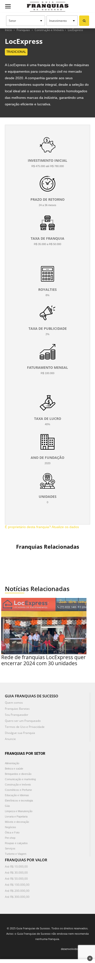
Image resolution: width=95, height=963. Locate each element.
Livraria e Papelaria (16, 816)
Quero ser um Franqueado (23, 721)
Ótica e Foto (12, 832)
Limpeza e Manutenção (18, 811)
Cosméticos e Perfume (18, 789)
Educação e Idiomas (17, 795)
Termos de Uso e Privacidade (25, 727)
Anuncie (10, 739)
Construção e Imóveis (49, 30)
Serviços (10, 848)
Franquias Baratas (17, 709)
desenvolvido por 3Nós (75, 949)
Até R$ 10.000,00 (16, 866)
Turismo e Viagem (15, 853)
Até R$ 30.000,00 (16, 873)
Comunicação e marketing (20, 779)
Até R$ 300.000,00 (17, 897)
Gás (7, 805)
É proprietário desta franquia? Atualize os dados (42, 527)
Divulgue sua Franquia (20, 733)
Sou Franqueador (16, 715)
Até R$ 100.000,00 (17, 885)
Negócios (10, 827)
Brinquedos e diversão (18, 773)
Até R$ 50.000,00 (16, 879)
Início (8, 30)
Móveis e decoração (17, 821)
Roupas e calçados (16, 843)
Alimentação (12, 763)
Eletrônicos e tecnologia (19, 800)
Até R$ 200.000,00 (17, 891)
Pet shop (10, 837)
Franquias (23, 30)
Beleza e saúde (14, 768)
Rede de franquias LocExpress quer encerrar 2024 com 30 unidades (43, 660)
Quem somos (14, 703)
